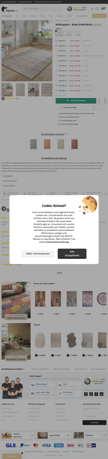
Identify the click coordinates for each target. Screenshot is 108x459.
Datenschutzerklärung (57, 241)
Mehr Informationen (38, 253)
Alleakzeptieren (72, 253)
